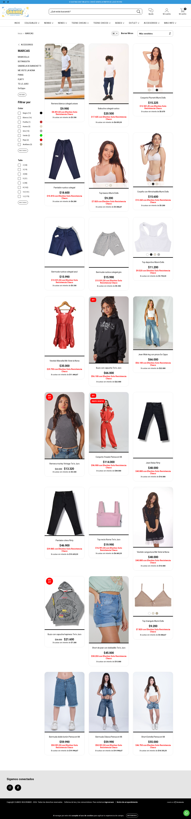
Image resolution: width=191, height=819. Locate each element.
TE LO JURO (23, 84)
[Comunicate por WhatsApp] (186, 813)
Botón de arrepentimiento (127, 802)
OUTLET (133, 23)
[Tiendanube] (175, 802)
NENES (61, 23)
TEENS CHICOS (101, 23)
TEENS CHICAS (79, 23)
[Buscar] (138, 11)
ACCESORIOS (151, 23)
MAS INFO (169, 23)
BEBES (119, 23)
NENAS (48, 23)
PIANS (20, 75)
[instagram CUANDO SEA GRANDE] (4, 2)
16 (113, 33)
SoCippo (21, 88)
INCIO (17, 23)
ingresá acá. (109, 802)
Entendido (132, 815)
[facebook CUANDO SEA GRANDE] (8, 2)
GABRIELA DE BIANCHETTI (29, 66)
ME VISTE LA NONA (26, 70)
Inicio (20, 33)
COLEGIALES (31, 23)
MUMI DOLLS (23, 57)
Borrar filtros (127, 33)
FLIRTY (21, 79)
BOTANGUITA (24, 61)
